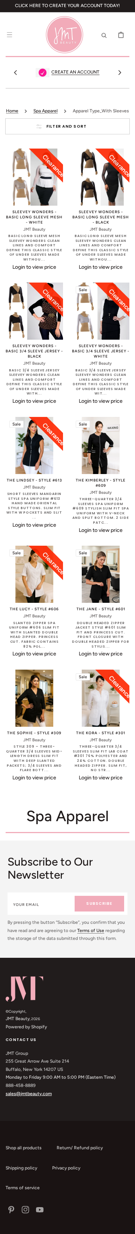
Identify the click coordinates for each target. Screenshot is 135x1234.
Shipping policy (21, 1168)
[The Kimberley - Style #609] (100, 445)
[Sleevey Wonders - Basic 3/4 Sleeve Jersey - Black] (34, 311)
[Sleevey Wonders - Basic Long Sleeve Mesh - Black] (100, 177)
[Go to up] (125, 1224)
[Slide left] (15, 72)
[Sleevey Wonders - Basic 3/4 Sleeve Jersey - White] (100, 311)
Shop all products (24, 1147)
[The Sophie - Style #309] (34, 698)
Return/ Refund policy (80, 1147)
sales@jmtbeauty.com (29, 1093)
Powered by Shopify (26, 1026)
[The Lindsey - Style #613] (34, 445)
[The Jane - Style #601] (100, 574)
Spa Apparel (45, 110)
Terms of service (23, 1187)
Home (12, 110)
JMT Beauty (18, 1018)
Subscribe (99, 903)
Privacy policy (66, 1168)
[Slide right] (119, 72)
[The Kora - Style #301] (100, 698)
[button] (9, 35)
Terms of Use (90, 930)
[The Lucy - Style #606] (34, 574)
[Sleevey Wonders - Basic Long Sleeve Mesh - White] (34, 177)
